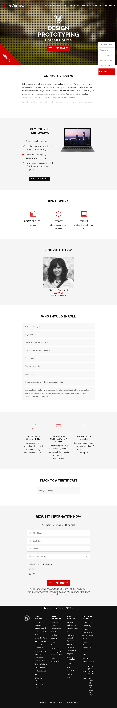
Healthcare (54, 635)
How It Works (105, 55)
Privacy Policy (62, 594)
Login (112, 6)
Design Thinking (46, 490)
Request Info (96, 6)
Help (84, 654)
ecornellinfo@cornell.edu (90, 673)
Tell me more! (58, 48)
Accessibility (86, 626)
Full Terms (53, 594)
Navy (68, 677)
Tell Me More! (58, 583)
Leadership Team (41, 638)
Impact (85, 6)
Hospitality (54, 638)
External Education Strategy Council (40, 625)
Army (68, 667)
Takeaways (104, 50)
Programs (50, 6)
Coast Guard (71, 670)
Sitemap (42, 703)
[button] (106, 6)
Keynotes (75, 6)
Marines (69, 674)
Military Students (40, 671)
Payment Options (41, 667)
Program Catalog (41, 641)
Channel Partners (41, 664)
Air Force (70, 663)
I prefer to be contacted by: (40, 564)
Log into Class (87, 622)
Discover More (39, 179)
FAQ (36, 674)
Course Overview (106, 45)
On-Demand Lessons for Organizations (71, 638)
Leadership (54, 648)
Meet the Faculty (106, 61)
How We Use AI (72, 703)
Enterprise (62, 6)
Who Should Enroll (106, 66)
